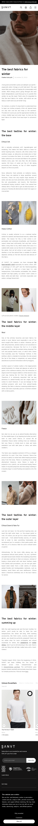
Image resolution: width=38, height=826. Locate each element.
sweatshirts (24, 643)
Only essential (19, 813)
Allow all (19, 821)
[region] (19, 2)
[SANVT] (6, 7)
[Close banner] (36, 2)
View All (4, 686)
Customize (19, 817)
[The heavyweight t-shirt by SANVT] (19, 300)
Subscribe (31, 760)
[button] (21, 7)
